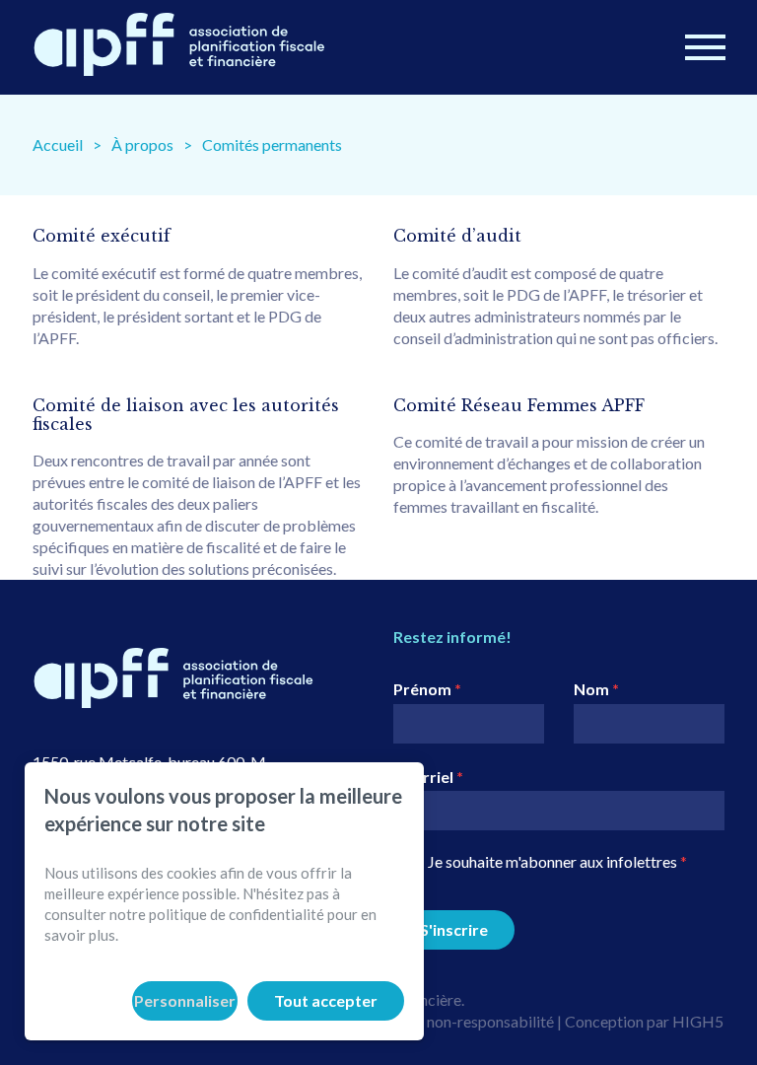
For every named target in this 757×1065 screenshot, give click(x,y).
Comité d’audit (457, 236)
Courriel (428, 776)
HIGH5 (697, 1021)
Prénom (427, 688)
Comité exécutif (102, 236)
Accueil (58, 144)
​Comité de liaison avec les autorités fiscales (186, 414)
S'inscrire (454, 929)
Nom (596, 688)
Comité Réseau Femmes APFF (519, 405)
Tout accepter (326, 1000)
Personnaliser (185, 1000)
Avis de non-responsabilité (465, 1021)
